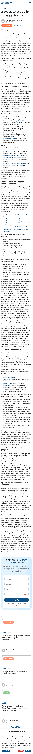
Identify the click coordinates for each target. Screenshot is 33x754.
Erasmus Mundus (8, 377)
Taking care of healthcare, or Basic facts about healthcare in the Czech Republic (16, 708)
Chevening (6, 379)
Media (5, 8)
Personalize (6, 750)
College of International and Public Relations (14, 673)
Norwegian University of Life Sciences (15, 121)
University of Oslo (9, 151)
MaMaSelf (6, 385)
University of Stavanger (10, 133)
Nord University (8, 117)
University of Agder (9, 127)
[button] (25, 594)
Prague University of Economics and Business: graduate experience (16, 638)
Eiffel (4, 391)
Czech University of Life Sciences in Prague (17, 227)
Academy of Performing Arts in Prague (15, 219)
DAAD (5, 383)
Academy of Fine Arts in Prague (13, 221)
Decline (21, 750)
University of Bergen (9, 159)
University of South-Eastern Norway (14, 163)
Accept (28, 750)
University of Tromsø (10, 139)
